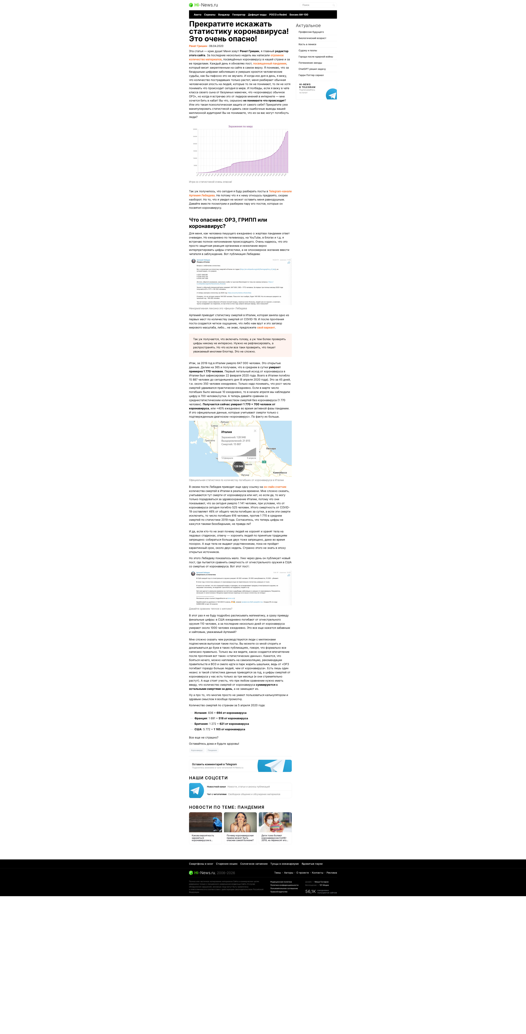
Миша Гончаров (321, 882)
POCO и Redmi (278, 14)
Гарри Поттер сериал (311, 75)
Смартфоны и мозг (201, 863)
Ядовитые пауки (312, 863)
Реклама (332, 872)
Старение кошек (227, 863)
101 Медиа (324, 885)
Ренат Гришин (198, 46)
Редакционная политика (281, 882)
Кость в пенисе (307, 44)
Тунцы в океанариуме (284, 863)
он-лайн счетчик (275, 486)
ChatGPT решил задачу (312, 69)
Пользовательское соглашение (284, 888)
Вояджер (224, 14)
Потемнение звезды (310, 62)
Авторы (288, 872)
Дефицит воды (257, 14)
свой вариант (266, 327)
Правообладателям (278, 892)
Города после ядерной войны (316, 56)
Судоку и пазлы (308, 50)
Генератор (238, 14)
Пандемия (212, 750)
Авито (197, 14)
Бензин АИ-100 (299, 14)
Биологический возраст (312, 38)
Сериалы (209, 14)
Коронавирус (197, 750)
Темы (277, 872)
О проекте (302, 872)
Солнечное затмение (254, 863)
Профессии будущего (311, 32)
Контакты (317, 872)
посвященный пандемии (269, 63)
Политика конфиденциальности (284, 885)
